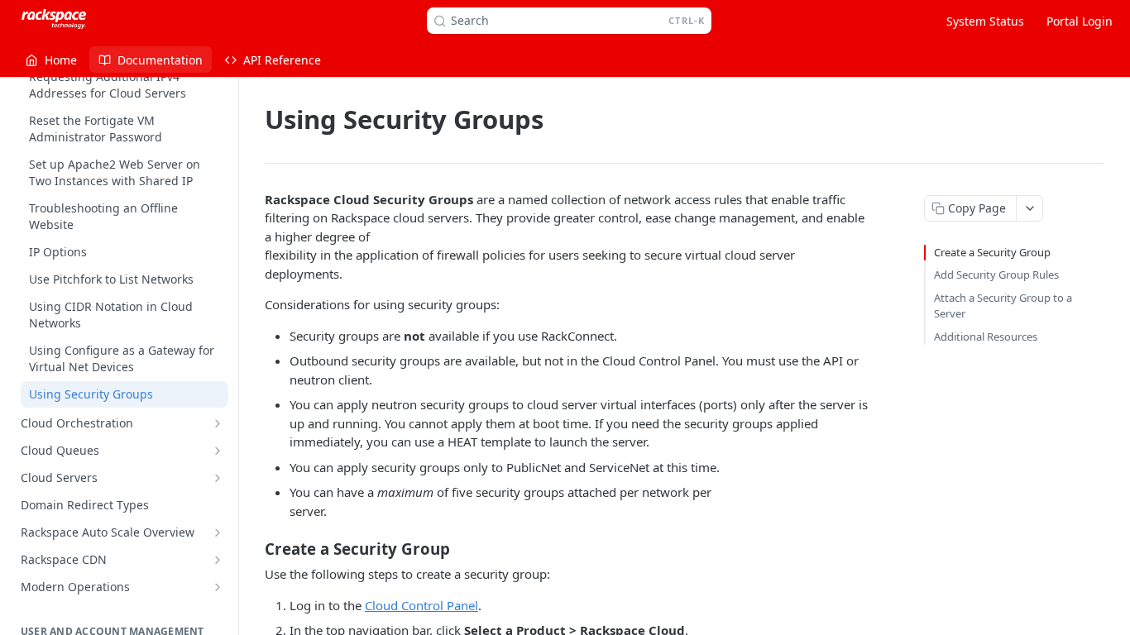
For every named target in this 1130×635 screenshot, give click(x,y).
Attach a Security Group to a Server (1003, 306)
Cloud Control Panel (421, 605)
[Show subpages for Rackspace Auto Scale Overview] (217, 532)
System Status (985, 21)
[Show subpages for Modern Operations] (217, 587)
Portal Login (1079, 21)
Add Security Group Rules (996, 274)
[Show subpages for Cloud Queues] (217, 450)
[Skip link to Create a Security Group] (254, 549)
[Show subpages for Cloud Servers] (217, 478)
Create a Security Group (992, 252)
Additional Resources (985, 336)
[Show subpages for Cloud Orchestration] (217, 423)
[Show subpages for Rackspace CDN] (217, 559)
